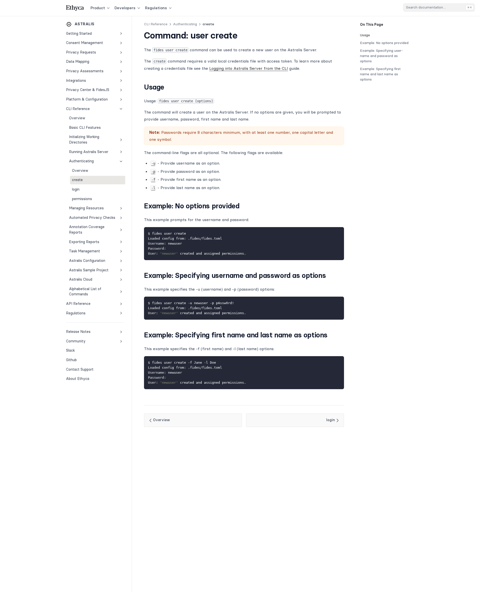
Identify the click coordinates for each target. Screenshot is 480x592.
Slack (83, 350)
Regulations (156, 8)
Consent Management (84, 43)
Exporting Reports (84, 242)
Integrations (76, 80)
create (77, 180)
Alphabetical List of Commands (85, 292)
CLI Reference (78, 108)
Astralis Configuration (87, 260)
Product (97, 8)
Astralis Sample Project (88, 270)
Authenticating (81, 161)
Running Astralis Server (88, 152)
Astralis (84, 24)
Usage (365, 35)
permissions (82, 199)
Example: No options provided (384, 43)
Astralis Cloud (80, 279)
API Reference (78, 303)
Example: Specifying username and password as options (381, 55)
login (76, 189)
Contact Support (80, 369)
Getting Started (79, 33)
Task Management (84, 251)
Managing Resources (86, 208)
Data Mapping (77, 61)
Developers (125, 8)
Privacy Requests (81, 52)
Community (76, 341)
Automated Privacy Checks (92, 217)
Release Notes (78, 331)
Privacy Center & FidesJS (87, 90)
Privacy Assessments (85, 71)
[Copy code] (337, 233)
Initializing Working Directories (84, 140)
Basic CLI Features (85, 127)
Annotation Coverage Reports (86, 230)
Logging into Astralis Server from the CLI (248, 68)
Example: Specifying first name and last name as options (380, 74)
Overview (77, 118)
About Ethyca (77, 378)
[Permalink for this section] (168, 87)
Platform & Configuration (87, 99)
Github (83, 359)
